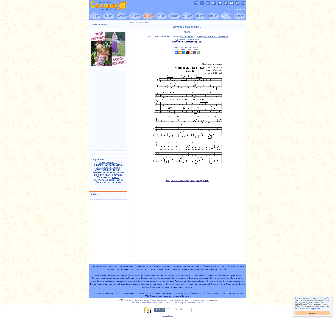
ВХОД (242, 9)
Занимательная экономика (220, 278)
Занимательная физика (106, 281)
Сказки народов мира (108, 165)
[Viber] (194, 52)
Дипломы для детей (112, 284)
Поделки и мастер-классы (231, 275)
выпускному (187, 36)
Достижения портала (181, 293)
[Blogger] (190, 52)
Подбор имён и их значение (176, 284)
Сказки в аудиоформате (197, 281)
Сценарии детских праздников (132, 269)
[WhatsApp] (198, 52)
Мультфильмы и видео (143, 266)
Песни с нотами (181, 281)
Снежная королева (108, 162)
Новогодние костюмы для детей (152, 284)
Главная (131, 22)
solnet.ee (147, 300)
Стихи (115, 177)
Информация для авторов (162, 293)
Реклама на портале (143, 293)
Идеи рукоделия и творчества (181, 287)
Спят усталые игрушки (108, 169)
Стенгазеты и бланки (214, 281)
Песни (147, 22)
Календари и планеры (155, 275)
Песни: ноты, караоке (108, 182)
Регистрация (232, 9)
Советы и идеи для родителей (198, 284)
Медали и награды (97, 284)
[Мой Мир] (183, 52)
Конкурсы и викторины (108, 266)
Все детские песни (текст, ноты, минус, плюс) (187, 180)
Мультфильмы (113, 275)
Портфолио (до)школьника (233, 281)
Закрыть (312, 312)
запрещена (213, 300)
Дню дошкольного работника (212, 36)
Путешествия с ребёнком (159, 287)
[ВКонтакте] (176, 52)
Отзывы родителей (198, 293)
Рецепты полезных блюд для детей (224, 284)
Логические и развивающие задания (105, 278)
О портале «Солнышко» (125, 293)
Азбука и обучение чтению (130, 278)
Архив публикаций (213, 293)
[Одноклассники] (180, 52)
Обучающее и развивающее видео (133, 275)
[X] (187, 52)
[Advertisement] (187, 222)
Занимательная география (199, 278)
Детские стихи (146, 278)
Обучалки (104, 177)
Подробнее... (315, 308)
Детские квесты (198, 275)
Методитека (139, 22)
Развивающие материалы (162, 266)
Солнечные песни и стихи (198, 269)
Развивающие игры (126, 266)
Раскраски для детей (213, 275)
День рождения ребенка (108, 167)
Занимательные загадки (162, 278)
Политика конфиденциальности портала (165, 296)
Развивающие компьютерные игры (108, 172)
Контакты (185, 296)
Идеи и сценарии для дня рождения (177, 275)
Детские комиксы (101, 275)
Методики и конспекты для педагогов (187, 266)
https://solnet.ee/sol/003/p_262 (187, 42)
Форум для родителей (217, 269)
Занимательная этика (180, 278)
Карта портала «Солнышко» (104, 293)
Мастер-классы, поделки (154, 269)
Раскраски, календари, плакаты (214, 266)
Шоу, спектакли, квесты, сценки (108, 180)
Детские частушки (167, 281)
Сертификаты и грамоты (130, 284)
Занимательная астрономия (126, 281)
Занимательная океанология (148, 281)
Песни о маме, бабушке (108, 174)
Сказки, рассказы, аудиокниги (176, 269)
